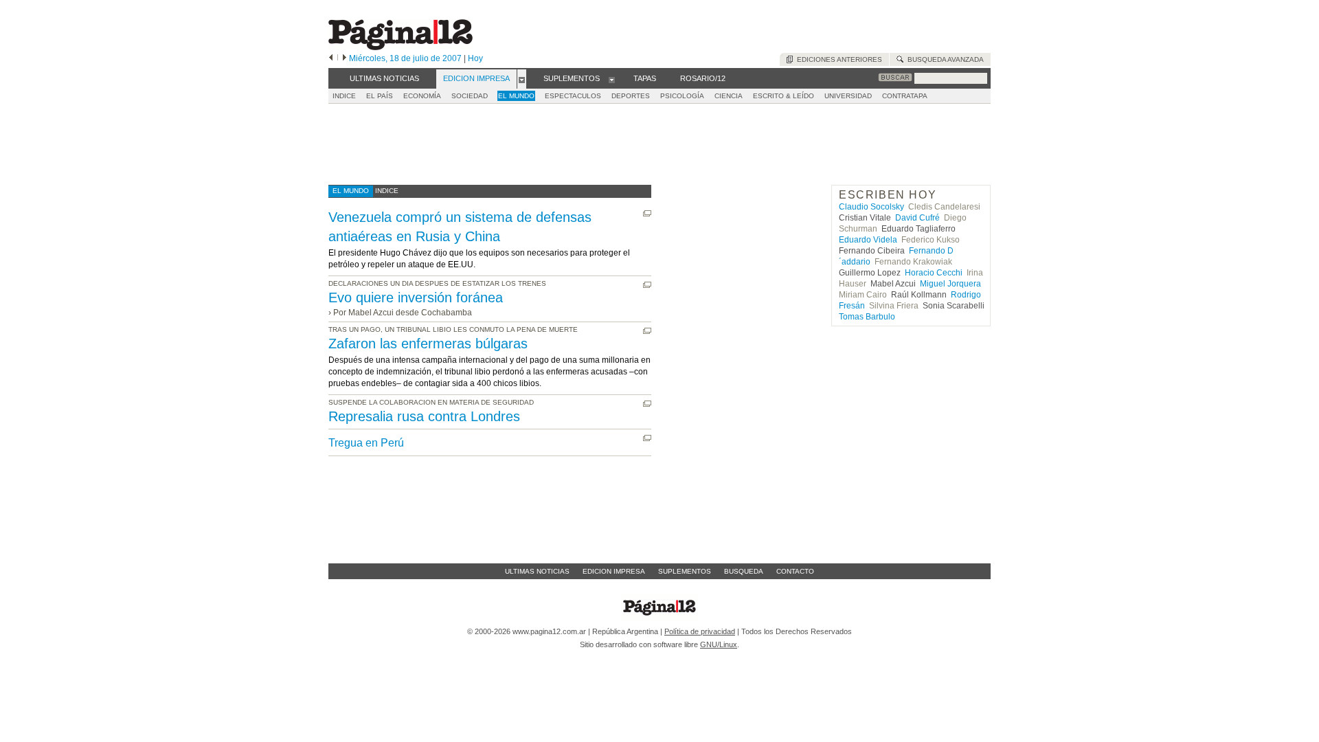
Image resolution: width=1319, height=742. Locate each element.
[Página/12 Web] (400, 47)
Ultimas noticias (537, 571)
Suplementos (684, 571)
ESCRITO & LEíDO (783, 96)
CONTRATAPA (904, 96)
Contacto (795, 571)
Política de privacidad (699, 631)
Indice (344, 96)
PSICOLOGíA (682, 96)
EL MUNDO (516, 96)
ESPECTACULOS (573, 96)
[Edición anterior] (330, 58)
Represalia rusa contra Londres (424, 416)
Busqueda (743, 571)
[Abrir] (521, 79)
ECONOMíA (422, 96)
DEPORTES (630, 96)
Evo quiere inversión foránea (415, 297)
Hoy (475, 58)
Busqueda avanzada (943, 59)
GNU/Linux (718, 644)
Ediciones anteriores (837, 59)
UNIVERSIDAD (848, 96)
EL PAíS (379, 96)
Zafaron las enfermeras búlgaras (428, 343)
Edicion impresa (614, 571)
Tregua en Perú (366, 443)
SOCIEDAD (469, 96)
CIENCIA (728, 96)
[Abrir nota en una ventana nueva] (647, 213)
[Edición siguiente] (344, 58)
